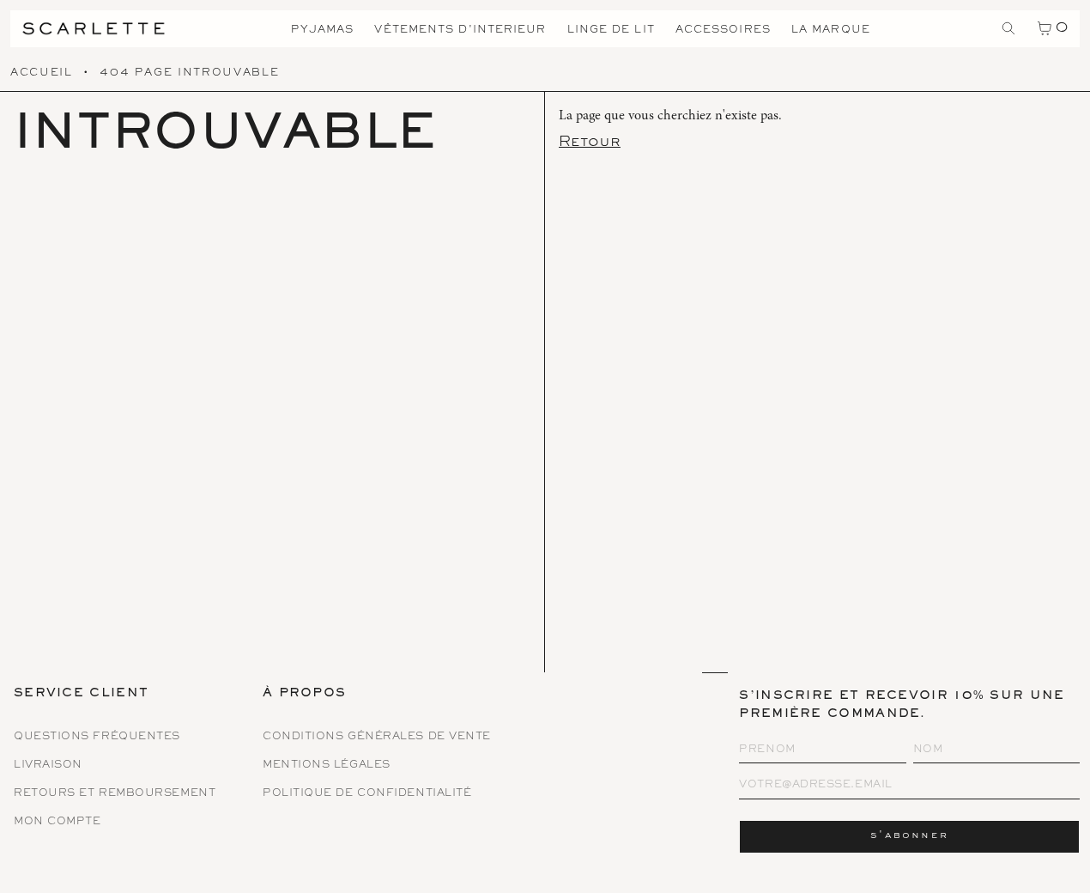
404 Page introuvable (189, 73)
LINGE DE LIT (611, 30)
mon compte (57, 822)
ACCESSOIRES (723, 30)
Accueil (41, 73)
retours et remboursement (114, 794)
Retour (590, 142)
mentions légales (327, 765)
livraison (48, 765)
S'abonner (909, 836)
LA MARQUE (830, 30)
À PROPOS (304, 694)
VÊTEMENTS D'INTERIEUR (460, 30)
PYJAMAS (322, 30)
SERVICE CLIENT (81, 694)
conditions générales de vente (377, 737)
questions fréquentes (97, 737)
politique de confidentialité (367, 794)
